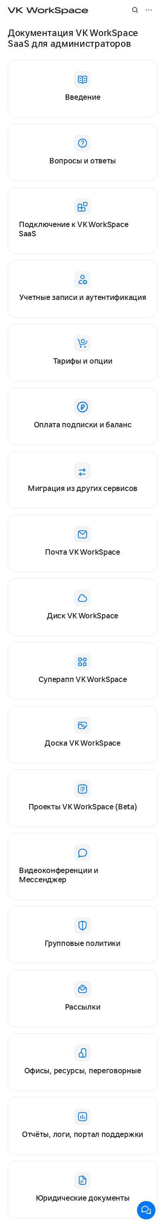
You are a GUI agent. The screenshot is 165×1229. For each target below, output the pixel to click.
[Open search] (135, 10)
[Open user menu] (149, 10)
